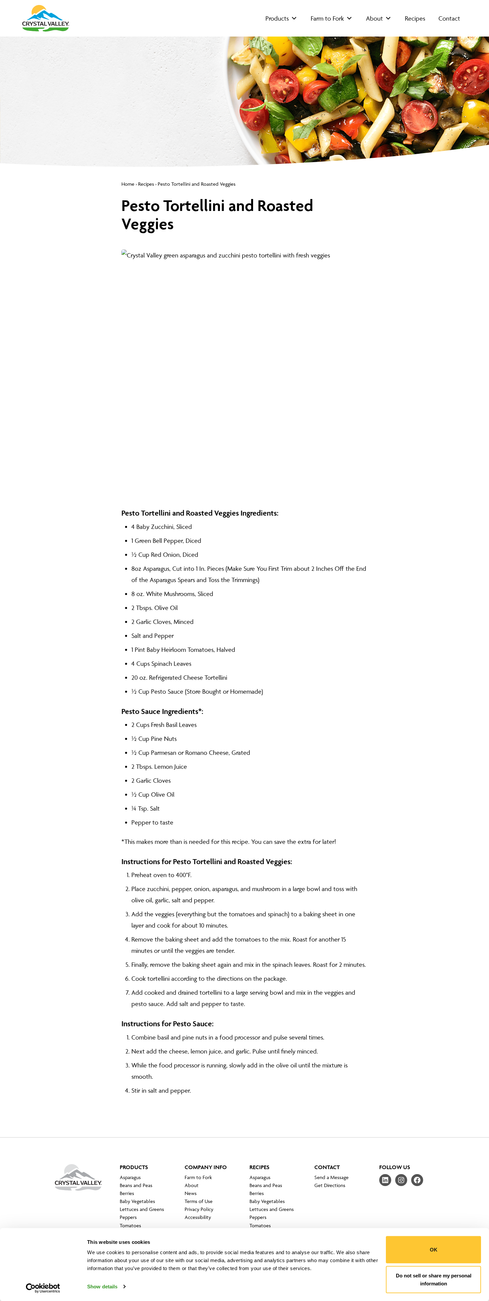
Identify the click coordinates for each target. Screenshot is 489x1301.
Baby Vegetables (137, 1201)
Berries (127, 1193)
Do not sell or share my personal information (433, 1279)
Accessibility (198, 1217)
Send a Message (331, 1177)
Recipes (415, 18)
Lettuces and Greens (142, 1209)
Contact (449, 18)
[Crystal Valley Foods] (78, 1182)
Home (127, 184)
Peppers (128, 1217)
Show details (102, 1286)
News (191, 1193)
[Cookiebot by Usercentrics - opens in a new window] (43, 1288)
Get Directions (329, 1185)
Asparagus (130, 1177)
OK (433, 1249)
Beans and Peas (136, 1185)
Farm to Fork (327, 18)
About (374, 18)
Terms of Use (199, 1201)
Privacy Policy (199, 1209)
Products (277, 18)
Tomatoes (130, 1225)
